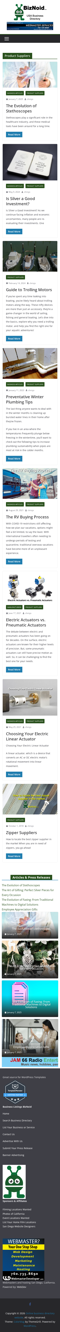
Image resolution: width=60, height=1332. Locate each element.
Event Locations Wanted (16, 1218)
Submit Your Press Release (17, 1148)
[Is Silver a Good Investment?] (30, 162)
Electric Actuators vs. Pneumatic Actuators (26, 622)
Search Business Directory (17, 1120)
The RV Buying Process (27, 517)
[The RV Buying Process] (30, 483)
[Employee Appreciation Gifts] (30, 1038)
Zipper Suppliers (21, 832)
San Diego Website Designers (19, 1226)
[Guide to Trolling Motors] (30, 256)
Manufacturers (14, 607)
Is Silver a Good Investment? (20, 201)
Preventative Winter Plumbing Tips (25, 399)
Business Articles (14, 93)
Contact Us (9, 1134)
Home (6, 1113)
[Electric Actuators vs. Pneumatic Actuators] (30, 586)
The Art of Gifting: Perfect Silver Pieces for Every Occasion (31, 967)
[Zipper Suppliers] (30, 799)
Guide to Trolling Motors (29, 289)
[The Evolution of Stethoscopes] (30, 75)
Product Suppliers (35, 93)
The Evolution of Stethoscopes (21, 108)
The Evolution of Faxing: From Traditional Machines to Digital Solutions (31, 1004)
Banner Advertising (13, 1155)
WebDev (21, 1287)
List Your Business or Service (19, 1127)
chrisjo (30, 99)
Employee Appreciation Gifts (20, 909)
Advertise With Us (12, 1141)
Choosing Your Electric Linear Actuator (27, 736)
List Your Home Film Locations (19, 1222)
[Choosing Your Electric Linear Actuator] (30, 697)
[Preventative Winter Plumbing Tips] (30, 363)
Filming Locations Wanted (17, 1209)
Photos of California (13, 1213)
